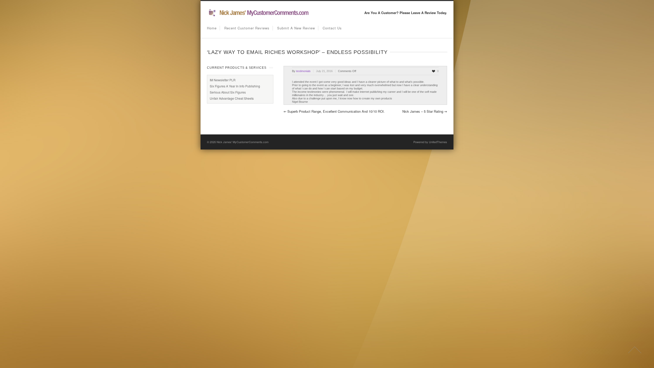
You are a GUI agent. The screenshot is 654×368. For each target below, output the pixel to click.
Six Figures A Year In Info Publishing (235, 86)
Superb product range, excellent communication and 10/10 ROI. (334, 111)
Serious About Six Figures (228, 92)
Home (212, 28)
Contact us (332, 28)
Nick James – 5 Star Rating (424, 111)
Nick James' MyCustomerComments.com (242, 142)
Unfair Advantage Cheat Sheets (232, 98)
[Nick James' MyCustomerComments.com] (258, 15)
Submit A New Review (296, 28)
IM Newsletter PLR (223, 80)
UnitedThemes (438, 142)
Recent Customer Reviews (247, 28)
